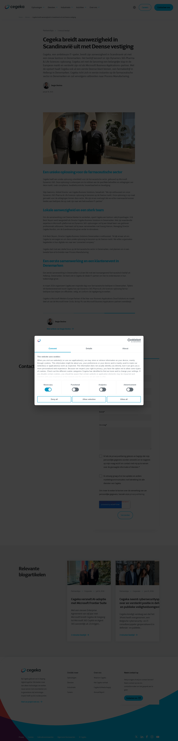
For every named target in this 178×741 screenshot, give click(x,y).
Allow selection (89, 399)
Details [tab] (89, 349)
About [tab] (125, 349)
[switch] (75, 390)
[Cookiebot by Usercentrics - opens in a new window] (130, 340)
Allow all (124, 399)
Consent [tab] (53, 349)
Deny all (54, 399)
